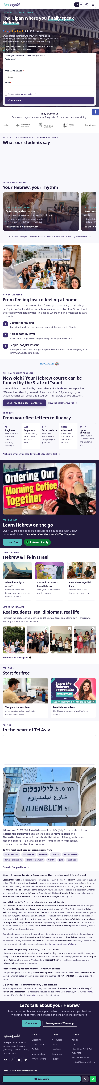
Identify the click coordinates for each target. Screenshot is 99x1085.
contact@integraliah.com (84, 1062)
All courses (57, 1039)
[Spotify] (25, 1059)
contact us (31, 995)
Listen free (12, 542)
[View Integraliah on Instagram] (14, 639)
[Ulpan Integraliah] (12, 4)
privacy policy (26, 94)
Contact (75, 1044)
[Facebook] (19, 1059)
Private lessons (37, 236)
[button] (95, 112)
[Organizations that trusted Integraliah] (49, 125)
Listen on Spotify (39, 542)
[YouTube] (5, 1059)
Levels (55, 1044)
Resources (57, 1054)
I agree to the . (22, 94)
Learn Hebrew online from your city (20, 1070)
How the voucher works (61, 402)
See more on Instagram (15, 657)
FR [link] (81, 4)
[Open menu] (93, 5)
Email (8, 82)
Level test (56, 1049)
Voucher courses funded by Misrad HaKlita (69, 236)
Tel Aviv (35, 1049)
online (89, 991)
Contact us (31, 1023)
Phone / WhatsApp (14, 70)
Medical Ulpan (21, 236)
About (75, 1039)
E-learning (37, 1039)
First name (10, 59)
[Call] (85, 1079)
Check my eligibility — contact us (24, 402)
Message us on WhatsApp (60, 1023)
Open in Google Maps (14, 867)
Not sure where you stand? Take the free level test (30, 453)
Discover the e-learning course (22, 226)
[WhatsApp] (93, 1079)
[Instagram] (12, 1059)
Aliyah (59, 388)
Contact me (14, 100)
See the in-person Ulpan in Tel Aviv (60, 944)
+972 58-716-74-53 (80, 1057)
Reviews (56, 1058)
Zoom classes (38, 1044)
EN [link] (77, 4)
